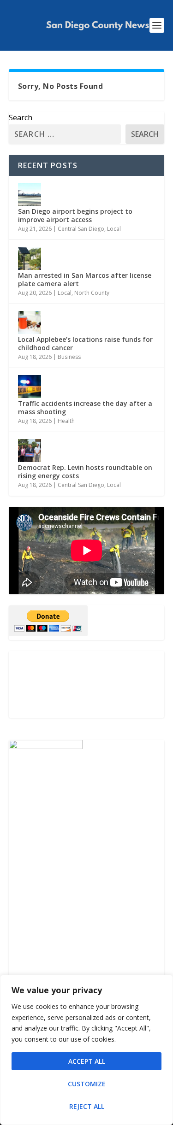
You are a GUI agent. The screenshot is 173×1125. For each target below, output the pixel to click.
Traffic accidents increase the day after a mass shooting (85, 407)
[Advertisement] (87, 684)
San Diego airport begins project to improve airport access (75, 215)
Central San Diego (81, 229)
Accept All (86, 1061)
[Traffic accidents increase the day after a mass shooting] (29, 386)
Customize (87, 1083)
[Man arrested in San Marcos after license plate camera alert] (29, 258)
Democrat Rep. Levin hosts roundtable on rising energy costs (85, 471)
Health (66, 421)
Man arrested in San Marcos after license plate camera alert (84, 279)
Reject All (86, 1106)
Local (114, 229)
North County (91, 293)
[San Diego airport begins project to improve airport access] (29, 194)
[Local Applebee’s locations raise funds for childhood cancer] (29, 322)
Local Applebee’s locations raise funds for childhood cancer (85, 343)
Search (20, 117)
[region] (86, 1050)
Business (69, 357)
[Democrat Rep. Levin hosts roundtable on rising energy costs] (29, 450)
